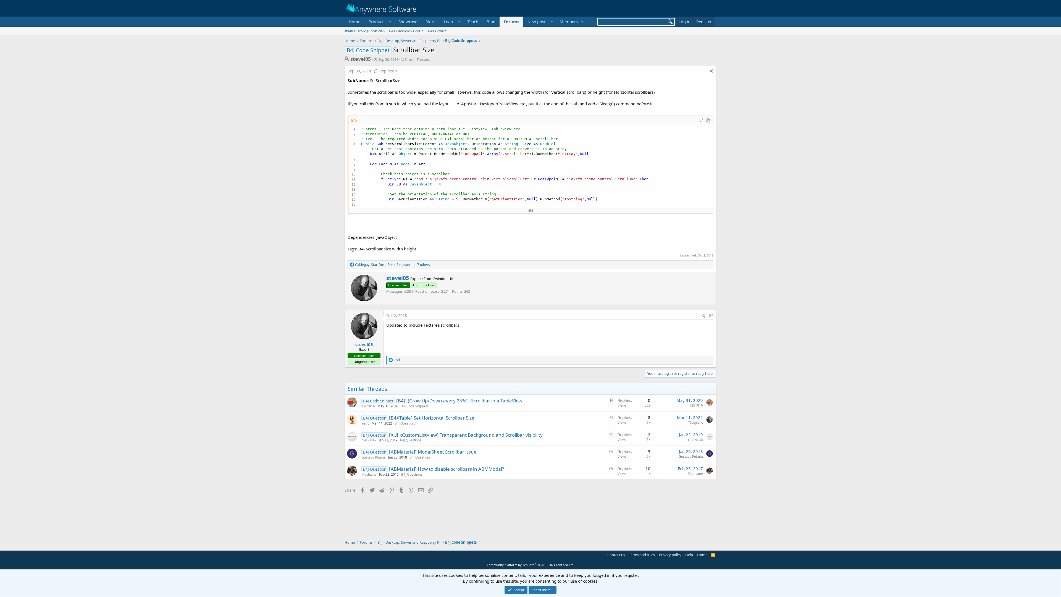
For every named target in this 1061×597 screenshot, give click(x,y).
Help (689, 554)
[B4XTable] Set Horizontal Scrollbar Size (431, 418)
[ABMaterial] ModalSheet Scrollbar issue (433, 452)
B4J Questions (405, 423)
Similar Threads (417, 59)
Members (569, 21)
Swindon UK (443, 278)
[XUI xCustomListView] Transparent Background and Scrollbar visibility (466, 435)
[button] (379, 22)
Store (430, 21)
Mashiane (369, 474)
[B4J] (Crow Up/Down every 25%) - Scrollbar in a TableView (459, 400)
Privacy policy (670, 554)
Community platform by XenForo (530, 565)
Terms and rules (642, 554)
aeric (365, 423)
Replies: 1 (388, 71)
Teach (473, 21)
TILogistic (695, 422)
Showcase (407, 21)
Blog (491, 21)
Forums (511, 21)
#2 (711, 315)
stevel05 (360, 59)
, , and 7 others (392, 264)
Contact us (616, 554)
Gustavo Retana (373, 457)
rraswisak (368, 440)
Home (354, 21)
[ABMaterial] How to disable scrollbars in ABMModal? (446, 469)
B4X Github (437, 30)
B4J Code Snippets (415, 406)
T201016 (368, 406)
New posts (537, 21)
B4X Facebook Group (406, 30)
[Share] (711, 71)
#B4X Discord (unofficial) (365, 30)
